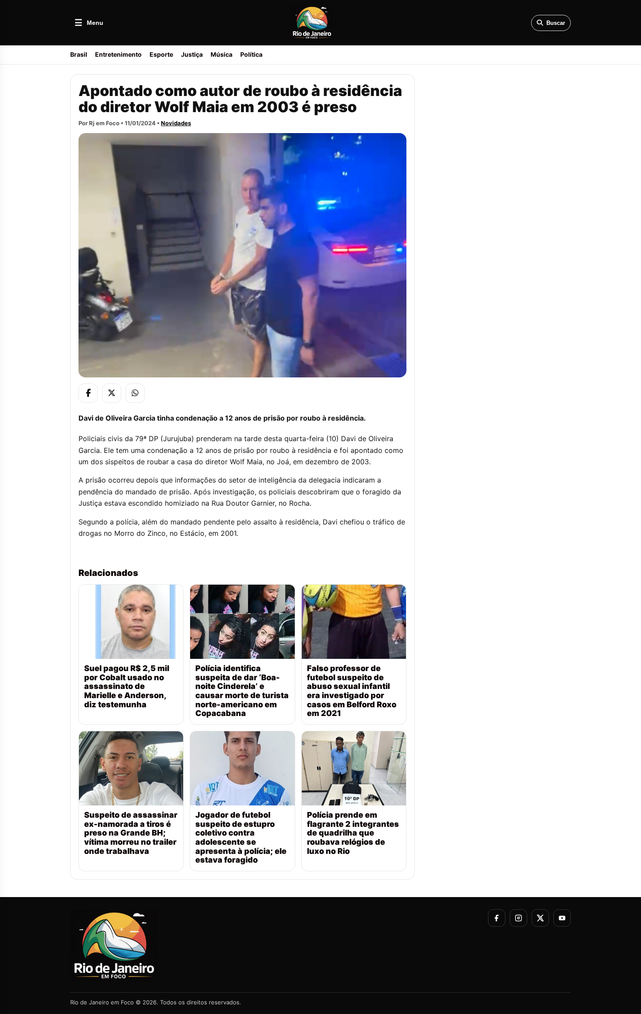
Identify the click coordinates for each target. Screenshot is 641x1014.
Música (221, 54)
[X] (111, 393)
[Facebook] (88, 393)
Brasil (78, 54)
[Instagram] (518, 918)
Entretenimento (118, 54)
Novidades (176, 123)
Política (251, 54)
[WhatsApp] (135, 393)
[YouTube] (562, 918)
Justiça (192, 54)
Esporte (161, 54)
